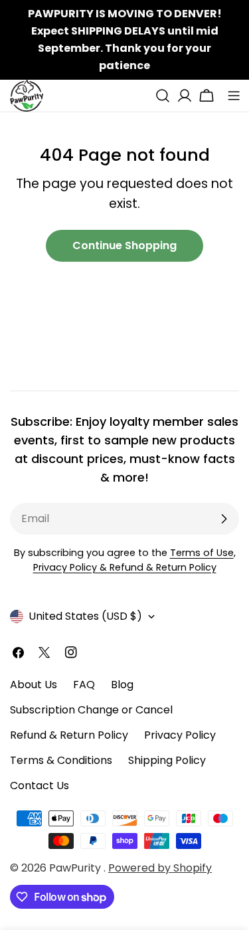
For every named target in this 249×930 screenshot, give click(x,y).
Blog (122, 684)
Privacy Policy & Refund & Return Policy (124, 567)
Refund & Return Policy (69, 735)
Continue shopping (124, 245)
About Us (33, 684)
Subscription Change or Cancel (91, 709)
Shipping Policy (167, 760)
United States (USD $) (85, 616)
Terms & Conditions (61, 760)
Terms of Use (202, 552)
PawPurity (76, 868)
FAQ (84, 684)
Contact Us (39, 785)
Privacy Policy (180, 735)
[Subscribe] (224, 519)
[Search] (162, 95)
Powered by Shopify (160, 868)
